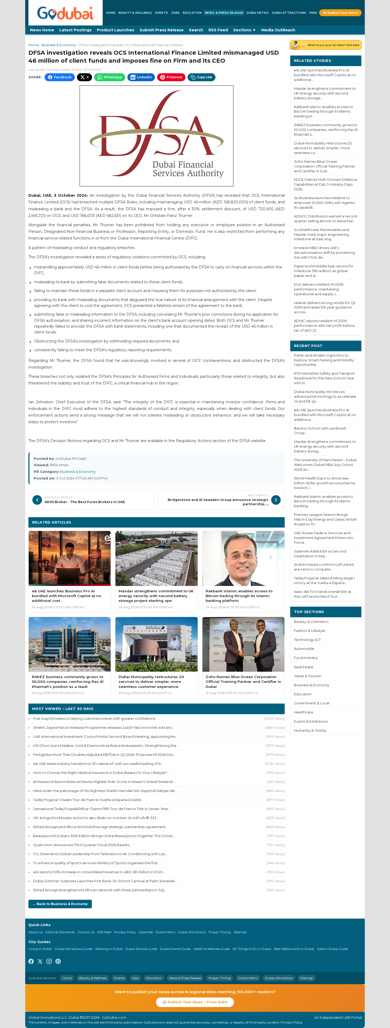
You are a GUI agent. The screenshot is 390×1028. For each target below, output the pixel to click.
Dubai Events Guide (175, 949)
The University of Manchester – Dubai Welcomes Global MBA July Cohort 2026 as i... (325, 465)
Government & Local (311, 703)
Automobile (304, 649)
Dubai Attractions (289, 13)
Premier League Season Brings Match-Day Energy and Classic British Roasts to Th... (325, 519)
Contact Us (85, 932)
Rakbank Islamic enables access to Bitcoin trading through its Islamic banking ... (323, 501)
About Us (35, 932)
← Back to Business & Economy (60, 904)
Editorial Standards (60, 932)
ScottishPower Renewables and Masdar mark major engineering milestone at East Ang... (321, 234)
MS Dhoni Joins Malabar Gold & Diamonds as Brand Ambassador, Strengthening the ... (106, 745)
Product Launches (115, 30)
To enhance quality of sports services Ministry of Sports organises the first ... (97, 863)
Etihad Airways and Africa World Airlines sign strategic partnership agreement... (100, 827)
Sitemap (240, 932)
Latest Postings (75, 30)
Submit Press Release (162, 30)
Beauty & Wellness (135, 13)
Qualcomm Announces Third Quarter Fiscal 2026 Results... (82, 845)
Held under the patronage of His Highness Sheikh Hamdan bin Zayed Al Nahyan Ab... (105, 791)
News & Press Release (224, 13)
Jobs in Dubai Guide (332, 949)
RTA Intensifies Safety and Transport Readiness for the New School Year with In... (324, 378)
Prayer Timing (220, 932)
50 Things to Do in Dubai (252, 949)
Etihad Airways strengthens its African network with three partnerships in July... (100, 890)
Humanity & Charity (310, 731)
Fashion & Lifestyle (309, 631)
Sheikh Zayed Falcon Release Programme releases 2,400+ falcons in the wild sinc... (104, 727)
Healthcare (303, 712)
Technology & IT (307, 640)
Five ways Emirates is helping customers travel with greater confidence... (95, 718)
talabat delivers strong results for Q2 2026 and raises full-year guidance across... (325, 307)
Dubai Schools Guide (141, 949)
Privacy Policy (125, 932)
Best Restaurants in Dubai (294, 949)
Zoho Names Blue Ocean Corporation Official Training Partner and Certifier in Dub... (324, 166)
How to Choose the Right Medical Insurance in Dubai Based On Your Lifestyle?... (101, 772)
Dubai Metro (257, 13)
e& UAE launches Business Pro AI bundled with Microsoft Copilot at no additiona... (325, 415)
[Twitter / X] (40, 962)
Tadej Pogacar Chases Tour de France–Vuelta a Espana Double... (88, 800)
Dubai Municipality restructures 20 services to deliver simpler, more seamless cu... (323, 148)
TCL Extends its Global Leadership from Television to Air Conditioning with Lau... (100, 854)
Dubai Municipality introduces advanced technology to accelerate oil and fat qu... (325, 396)
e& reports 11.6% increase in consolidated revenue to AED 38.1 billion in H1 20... (99, 872)
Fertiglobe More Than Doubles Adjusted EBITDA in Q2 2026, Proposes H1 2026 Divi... (104, 754)
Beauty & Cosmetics (311, 622)
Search (196, 30)
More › (351, 60)
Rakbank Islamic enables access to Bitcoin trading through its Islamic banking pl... (323, 111)
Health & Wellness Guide (211, 949)
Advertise (146, 932)
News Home (42, 30)
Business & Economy (59, 45)
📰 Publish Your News (340, 13)
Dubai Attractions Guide (73, 949)
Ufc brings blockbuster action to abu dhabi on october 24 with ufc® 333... (96, 818)
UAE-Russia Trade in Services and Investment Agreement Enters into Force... (323, 538)
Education (192, 13)
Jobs (175, 13)
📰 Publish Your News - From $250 (195, 1002)
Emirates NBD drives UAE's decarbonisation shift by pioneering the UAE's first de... (324, 252)
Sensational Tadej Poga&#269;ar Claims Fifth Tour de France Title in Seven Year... (102, 809)
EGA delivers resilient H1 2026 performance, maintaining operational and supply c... (318, 289)
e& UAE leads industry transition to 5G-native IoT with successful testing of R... (98, 763)
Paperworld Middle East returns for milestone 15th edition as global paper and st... (323, 271)
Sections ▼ (244, 30)
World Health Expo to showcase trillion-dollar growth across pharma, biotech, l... (325, 483)
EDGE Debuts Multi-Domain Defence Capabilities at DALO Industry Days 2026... (325, 184)
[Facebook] (31, 962)
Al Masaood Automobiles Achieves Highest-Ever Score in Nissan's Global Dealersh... (104, 781)
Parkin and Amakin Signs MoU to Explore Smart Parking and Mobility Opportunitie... (324, 360)
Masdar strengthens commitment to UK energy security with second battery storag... (325, 446)
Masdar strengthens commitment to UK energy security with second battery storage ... (325, 93)
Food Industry (306, 658)
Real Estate (303, 667)
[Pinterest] (58, 962)
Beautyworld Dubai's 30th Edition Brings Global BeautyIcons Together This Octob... (104, 836)
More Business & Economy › (254, 522)
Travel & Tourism (307, 676)
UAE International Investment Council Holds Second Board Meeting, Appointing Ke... (105, 736)
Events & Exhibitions (311, 721)
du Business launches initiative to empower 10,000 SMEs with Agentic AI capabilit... (325, 202)
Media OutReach (278, 30)
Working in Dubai (109, 949)
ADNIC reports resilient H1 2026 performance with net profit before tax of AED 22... (324, 325)
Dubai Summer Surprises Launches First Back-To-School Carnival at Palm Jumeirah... (105, 881)
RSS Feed (218, 30)
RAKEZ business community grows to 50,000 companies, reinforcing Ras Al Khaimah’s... (326, 129)
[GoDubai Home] (65, 12)
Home (110, 13)
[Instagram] (49, 962)
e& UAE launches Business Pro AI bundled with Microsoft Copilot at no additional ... (325, 75)
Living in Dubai (40, 949)
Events (161, 13)
